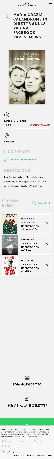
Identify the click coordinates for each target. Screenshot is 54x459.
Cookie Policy (8, 452)
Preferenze (25, 441)
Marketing (10, 446)
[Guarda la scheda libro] (27, 77)
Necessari (10, 441)
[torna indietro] (9, 17)
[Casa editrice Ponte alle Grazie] (27, 4)
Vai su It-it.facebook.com (23, 159)
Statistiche (41, 441)
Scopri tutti (44, 203)
